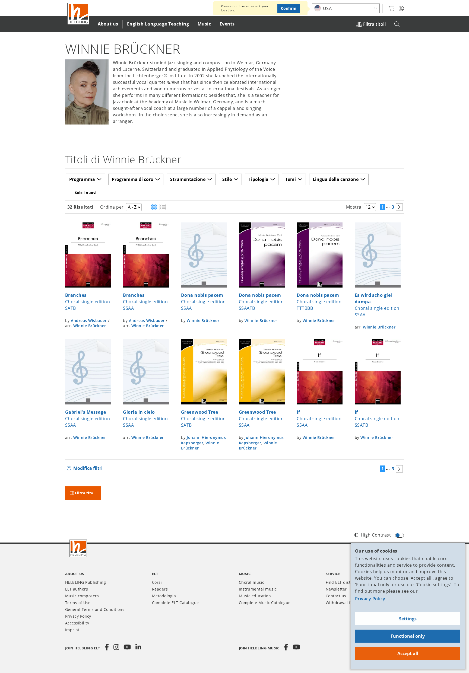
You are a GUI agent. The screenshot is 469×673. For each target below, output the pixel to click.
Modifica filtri (88, 468)
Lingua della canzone (336, 179)
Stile (227, 179)
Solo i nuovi (86, 192)
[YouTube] (127, 647)
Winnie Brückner (89, 325)
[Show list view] (162, 207)
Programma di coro (132, 179)
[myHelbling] (401, 8)
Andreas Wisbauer (89, 320)
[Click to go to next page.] (399, 207)
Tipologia (258, 179)
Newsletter (336, 589)
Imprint (72, 629)
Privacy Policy (370, 599)
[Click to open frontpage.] (78, 14)
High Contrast (376, 535)
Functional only (408, 636)
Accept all (407, 653)
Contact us (336, 595)
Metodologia (164, 595)
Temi (290, 179)
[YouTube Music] (296, 647)
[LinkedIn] (138, 647)
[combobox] (346, 8)
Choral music (251, 582)
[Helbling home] (78, 548)
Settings (408, 619)
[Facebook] (106, 647)
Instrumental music (258, 589)
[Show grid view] (154, 207)
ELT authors (76, 589)
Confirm (288, 8)
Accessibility (77, 623)
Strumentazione (187, 179)
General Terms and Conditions (94, 609)
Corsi (157, 582)
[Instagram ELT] (116, 647)
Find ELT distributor (345, 582)
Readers (160, 589)
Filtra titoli (374, 24)
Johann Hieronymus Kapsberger (261, 440)
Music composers (82, 595)
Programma (82, 179)
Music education (255, 595)
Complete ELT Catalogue (175, 602)
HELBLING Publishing (85, 582)
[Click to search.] (397, 24)
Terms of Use (78, 602)
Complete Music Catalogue (265, 602)
